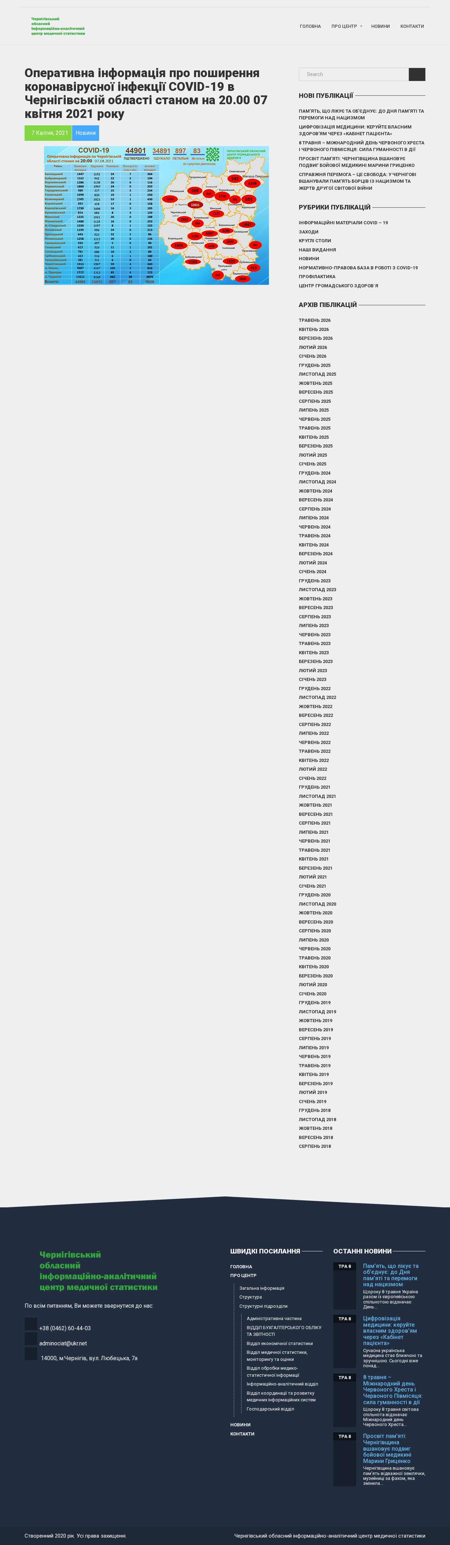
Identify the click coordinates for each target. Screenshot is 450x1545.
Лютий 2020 (313, 984)
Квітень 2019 (314, 1074)
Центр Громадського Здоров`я (338, 285)
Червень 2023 (314, 634)
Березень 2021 (316, 868)
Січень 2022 (312, 778)
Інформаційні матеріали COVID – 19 (343, 222)
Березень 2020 (316, 975)
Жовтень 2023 (315, 598)
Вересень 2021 (316, 814)
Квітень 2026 (314, 329)
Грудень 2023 (314, 580)
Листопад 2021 (317, 796)
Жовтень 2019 (315, 1020)
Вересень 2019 (316, 1029)
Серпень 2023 (315, 616)
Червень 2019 (314, 1056)
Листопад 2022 (317, 697)
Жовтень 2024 (315, 491)
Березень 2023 (316, 661)
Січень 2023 (312, 679)
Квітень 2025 (314, 437)
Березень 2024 (316, 553)
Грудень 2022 (314, 688)
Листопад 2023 (317, 589)
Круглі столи (315, 240)
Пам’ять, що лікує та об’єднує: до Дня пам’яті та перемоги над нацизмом (361, 114)
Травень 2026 (314, 320)
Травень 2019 (314, 1065)
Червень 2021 (314, 841)
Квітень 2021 (314, 859)
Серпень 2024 (315, 509)
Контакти (412, 26)
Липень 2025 (314, 410)
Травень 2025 (314, 428)
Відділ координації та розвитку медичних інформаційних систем (281, 1396)
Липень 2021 (314, 832)
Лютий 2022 (313, 769)
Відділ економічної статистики (280, 1343)
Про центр (344, 26)
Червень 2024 (314, 527)
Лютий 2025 (313, 455)
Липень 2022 (314, 733)
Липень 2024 (314, 517)
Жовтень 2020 (315, 912)
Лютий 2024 (313, 562)
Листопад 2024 (317, 481)
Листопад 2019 (317, 1011)
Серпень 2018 (315, 1146)
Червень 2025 (314, 419)
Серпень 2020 (315, 930)
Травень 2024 (314, 535)
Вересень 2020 (316, 922)
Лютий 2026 (313, 347)
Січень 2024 (312, 571)
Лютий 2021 (313, 877)
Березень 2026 (316, 338)
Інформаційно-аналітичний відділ (282, 1384)
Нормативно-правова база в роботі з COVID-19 (358, 267)
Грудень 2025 (314, 365)
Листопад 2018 (317, 1119)
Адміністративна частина (274, 1318)
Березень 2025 (316, 446)
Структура (250, 1297)
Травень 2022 (314, 751)
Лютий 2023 (313, 670)
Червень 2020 (314, 948)
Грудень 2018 (314, 1110)
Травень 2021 (314, 850)
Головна (310, 26)
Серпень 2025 (315, 401)
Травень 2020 (314, 958)
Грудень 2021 (314, 787)
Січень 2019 (312, 1101)
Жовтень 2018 (315, 1128)
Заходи (309, 231)
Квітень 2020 (314, 966)
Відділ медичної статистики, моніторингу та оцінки (277, 1356)
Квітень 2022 (314, 760)
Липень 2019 (314, 1047)
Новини (380, 26)
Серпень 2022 (315, 724)
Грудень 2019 (314, 1002)
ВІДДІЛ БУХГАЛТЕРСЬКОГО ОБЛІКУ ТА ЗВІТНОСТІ (284, 1331)
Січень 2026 (312, 356)
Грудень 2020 (314, 894)
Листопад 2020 (317, 904)
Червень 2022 (314, 742)
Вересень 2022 (316, 715)
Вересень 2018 (316, 1137)
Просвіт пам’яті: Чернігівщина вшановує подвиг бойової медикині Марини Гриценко (356, 162)
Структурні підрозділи (263, 1306)
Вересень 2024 (316, 499)
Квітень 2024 (314, 545)
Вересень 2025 (316, 392)
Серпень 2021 (315, 823)
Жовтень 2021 (315, 805)
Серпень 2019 (315, 1038)
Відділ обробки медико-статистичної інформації (273, 1371)
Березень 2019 (316, 1083)
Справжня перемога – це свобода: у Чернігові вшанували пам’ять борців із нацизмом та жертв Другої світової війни (357, 181)
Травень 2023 (314, 643)
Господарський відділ (270, 1409)
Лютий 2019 (313, 1092)
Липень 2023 (314, 625)
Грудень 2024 (314, 473)
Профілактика (317, 276)
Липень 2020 (314, 940)
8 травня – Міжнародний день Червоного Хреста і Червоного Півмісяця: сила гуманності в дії (361, 146)
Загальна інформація (261, 1288)
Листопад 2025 (317, 374)
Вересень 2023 (316, 607)
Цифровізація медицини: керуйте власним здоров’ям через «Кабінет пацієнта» (355, 130)
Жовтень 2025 (315, 383)
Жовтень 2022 (315, 706)
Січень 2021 (312, 886)
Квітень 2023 (314, 652)
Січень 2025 (312, 464)
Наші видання (317, 249)
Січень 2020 (312, 993)
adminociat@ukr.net (63, 1343)
